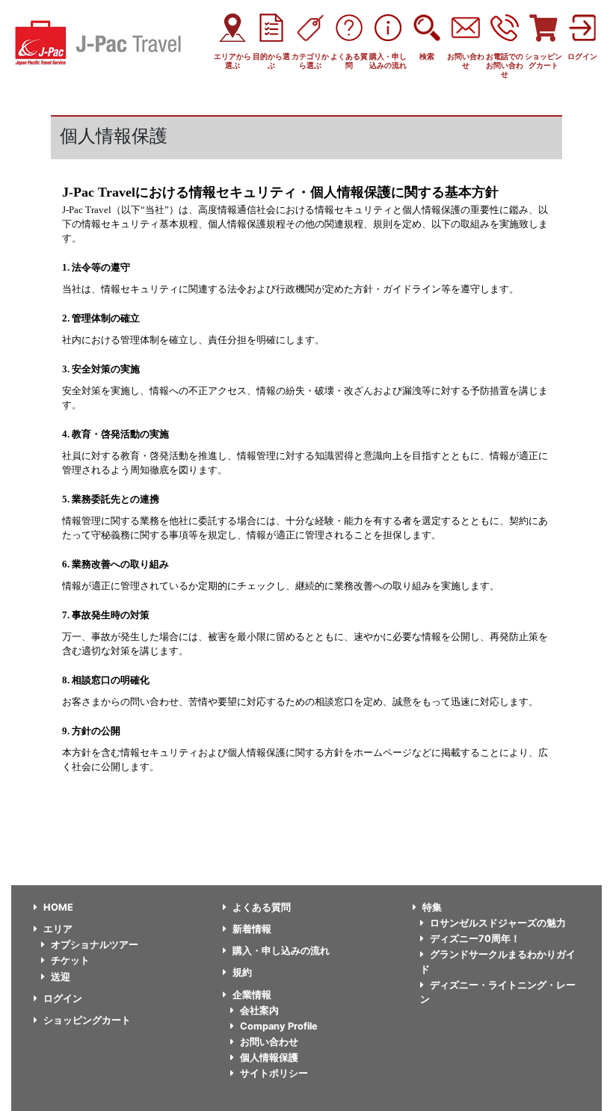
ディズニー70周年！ (475, 938)
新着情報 (251, 929)
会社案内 (259, 1010)
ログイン (62, 998)
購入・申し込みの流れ (281, 950)
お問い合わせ (269, 1041)
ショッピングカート (87, 1020)
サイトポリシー (274, 1073)
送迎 (60, 976)
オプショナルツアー (94, 944)
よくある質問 (261, 907)
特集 (432, 907)
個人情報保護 (269, 1057)
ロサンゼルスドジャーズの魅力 (498, 923)
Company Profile (279, 1026)
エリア (58, 929)
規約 (242, 972)
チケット (70, 960)
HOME (58, 907)
